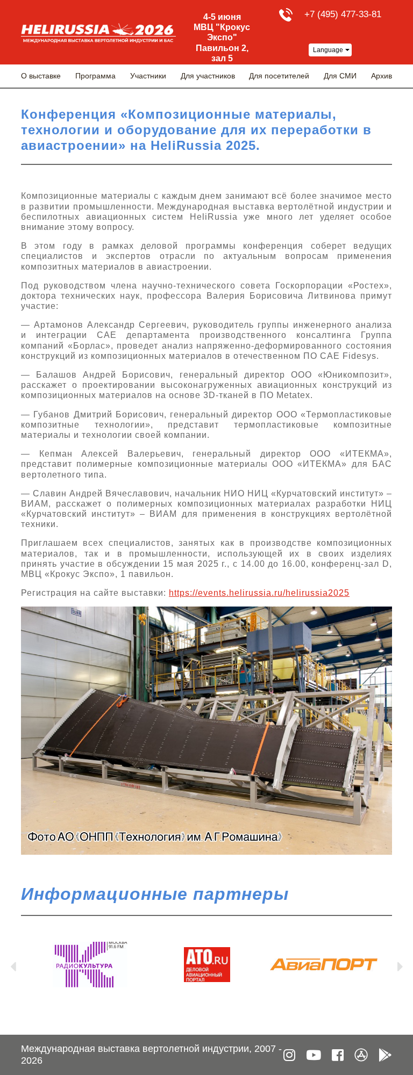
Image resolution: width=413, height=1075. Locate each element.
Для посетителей (279, 75)
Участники (148, 75)
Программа (95, 75)
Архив (381, 75)
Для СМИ (340, 75)
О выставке (41, 75)
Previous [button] (13, 964)
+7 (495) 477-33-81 (342, 14)
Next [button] (400, 964)
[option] (90, 964)
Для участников (208, 75)
